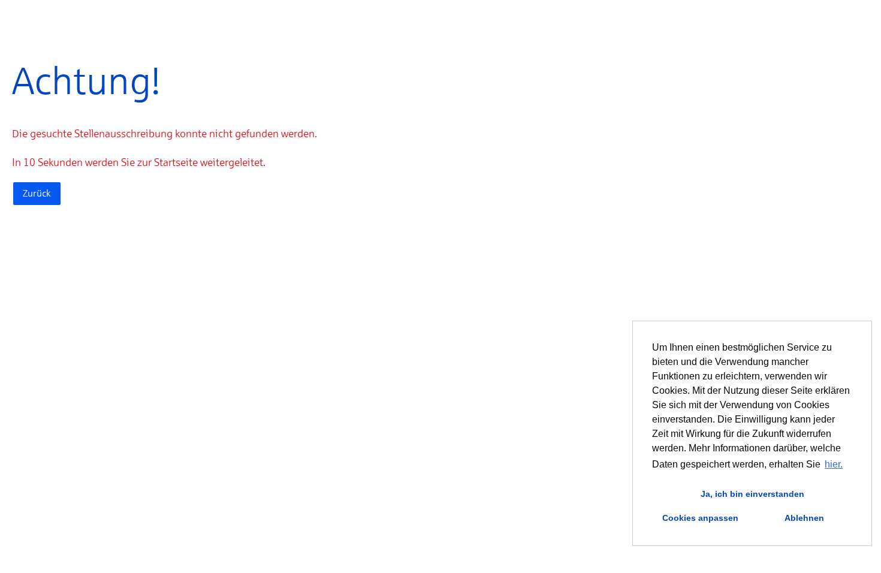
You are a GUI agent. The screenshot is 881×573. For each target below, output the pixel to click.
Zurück (37, 193)
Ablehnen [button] (804, 518)
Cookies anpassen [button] (700, 518)
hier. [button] (834, 464)
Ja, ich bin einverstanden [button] (752, 494)
